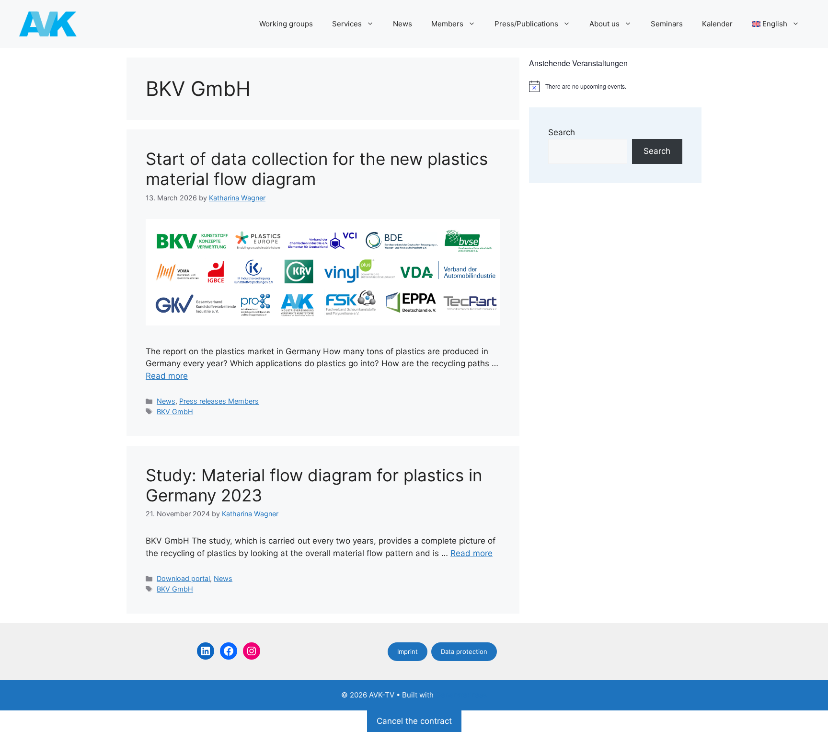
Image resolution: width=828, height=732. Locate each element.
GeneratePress (461, 694)
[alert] (615, 86)
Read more (167, 376)
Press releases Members (219, 401)
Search (561, 132)
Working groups (286, 23)
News (402, 23)
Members (447, 23)
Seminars (667, 23)
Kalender (717, 23)
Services (347, 23)
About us (604, 23)
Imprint (407, 651)
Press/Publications (526, 23)
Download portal (183, 578)
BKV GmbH (175, 411)
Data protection (464, 651)
